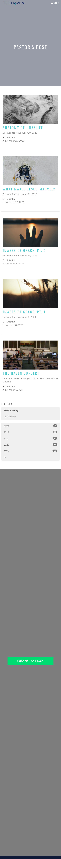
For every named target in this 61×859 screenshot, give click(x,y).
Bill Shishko (10, 416)
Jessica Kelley (11, 410)
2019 (30, 451)
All (5, 457)
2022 (30, 432)
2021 (30, 438)
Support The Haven (30, 661)
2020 (30, 444)
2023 (30, 426)
